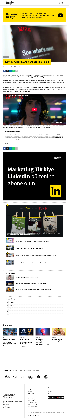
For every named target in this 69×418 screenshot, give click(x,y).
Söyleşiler (30, 391)
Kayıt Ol (49, 393)
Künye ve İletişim (32, 399)
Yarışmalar (7, 370)
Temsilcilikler (17, 370)
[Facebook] (28, 415)
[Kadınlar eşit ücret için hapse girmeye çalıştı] (10, 277)
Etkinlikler (27, 370)
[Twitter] (30, 415)
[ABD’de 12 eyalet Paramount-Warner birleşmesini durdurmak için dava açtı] (26, 331)
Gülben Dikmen (39, 344)
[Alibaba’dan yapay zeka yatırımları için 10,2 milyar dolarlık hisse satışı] (10, 289)
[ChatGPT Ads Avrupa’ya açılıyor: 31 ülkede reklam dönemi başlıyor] (10, 240)
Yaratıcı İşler (31, 393)
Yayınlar (36, 370)
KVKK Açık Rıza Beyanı (33, 400)
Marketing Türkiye (23, 345)
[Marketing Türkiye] (10, 3)
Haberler (5, 337)
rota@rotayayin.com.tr (8, 406)
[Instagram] (33, 415)
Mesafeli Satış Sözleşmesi (34, 402)
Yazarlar (30, 389)
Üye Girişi (50, 391)
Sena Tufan (5, 347)
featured (6, 143)
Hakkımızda (30, 397)
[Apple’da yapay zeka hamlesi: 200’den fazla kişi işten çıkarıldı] (10, 283)
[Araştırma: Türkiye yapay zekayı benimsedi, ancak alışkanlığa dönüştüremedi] (10, 262)
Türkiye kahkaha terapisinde (12, 131)
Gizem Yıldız (5, 66)
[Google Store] (60, 398)
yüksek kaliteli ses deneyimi (41, 87)
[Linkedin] (38, 415)
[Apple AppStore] (52, 398)
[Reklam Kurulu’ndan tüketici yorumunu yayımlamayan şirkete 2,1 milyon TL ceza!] (10, 255)
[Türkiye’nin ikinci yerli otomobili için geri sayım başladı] (10, 248)
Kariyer (49, 389)
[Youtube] (35, 415)
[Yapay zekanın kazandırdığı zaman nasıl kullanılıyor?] (43, 331)
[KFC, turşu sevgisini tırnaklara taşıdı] (59, 331)
